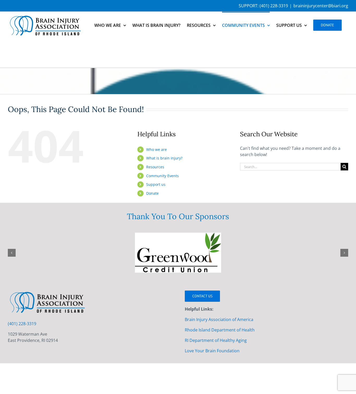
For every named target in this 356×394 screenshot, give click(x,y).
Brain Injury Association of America (219, 319)
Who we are (156, 149)
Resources (155, 166)
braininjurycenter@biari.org (320, 6)
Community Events (162, 175)
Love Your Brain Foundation (212, 351)
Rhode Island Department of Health (220, 330)
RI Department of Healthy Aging (216, 340)
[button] (12, 253)
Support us (155, 184)
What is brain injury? (164, 158)
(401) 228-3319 (274, 6)
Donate (152, 193)
